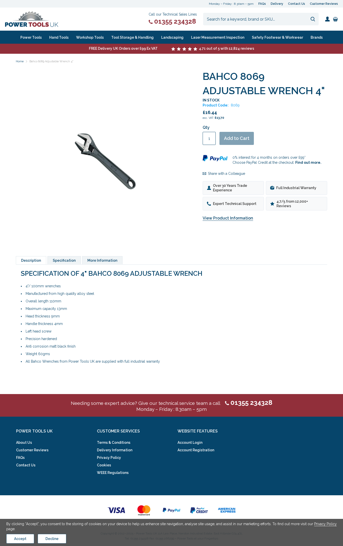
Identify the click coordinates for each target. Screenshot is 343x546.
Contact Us (296, 4)
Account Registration (196, 450)
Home (20, 61)
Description (31, 260)
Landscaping (172, 37)
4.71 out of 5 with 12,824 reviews (226, 48)
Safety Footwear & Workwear (277, 37)
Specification (64, 260)
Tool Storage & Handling (132, 37)
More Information (102, 260)
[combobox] (261, 19)
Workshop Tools (90, 37)
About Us (24, 443)
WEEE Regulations (113, 473)
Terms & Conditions (113, 443)
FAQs (262, 4)
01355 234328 (174, 21)
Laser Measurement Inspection (217, 37)
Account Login (190, 443)
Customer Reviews (324, 4)
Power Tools (31, 37)
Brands (317, 37)
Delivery (277, 4)
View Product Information (228, 218)
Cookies (104, 465)
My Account (327, 19)
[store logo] (31, 19)
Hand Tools (59, 37)
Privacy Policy (109, 458)
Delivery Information (114, 450)
